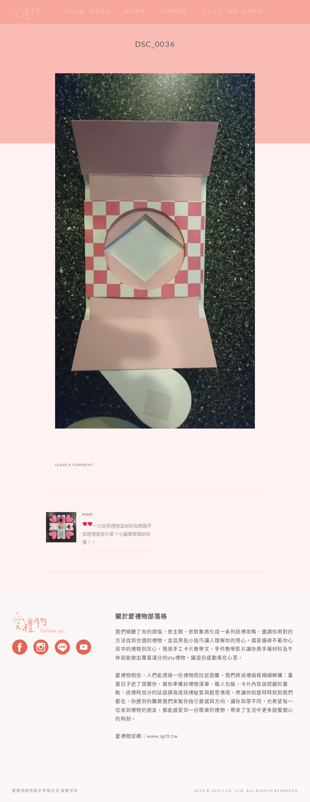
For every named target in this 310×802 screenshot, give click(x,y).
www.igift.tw (162, 736)
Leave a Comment (74, 464)
